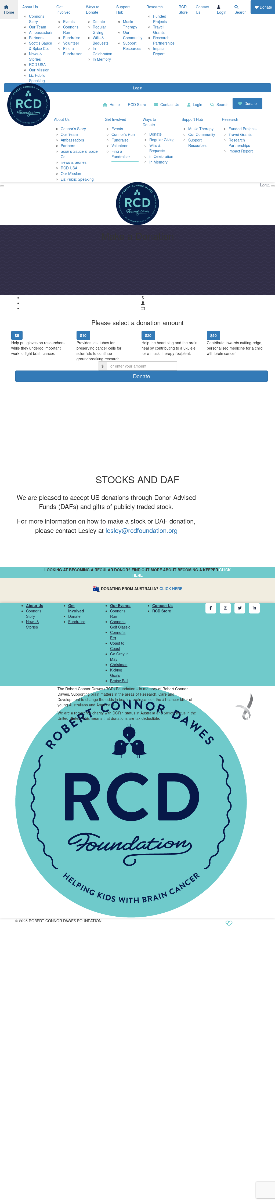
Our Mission (39, 69)
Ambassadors (40, 32)
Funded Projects (160, 18)
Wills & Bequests (100, 40)
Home (9, 12)
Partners (36, 37)
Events (69, 21)
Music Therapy (130, 24)
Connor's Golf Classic (120, 624)
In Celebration (102, 51)
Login (221, 12)
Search (240, 12)
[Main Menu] (2, 186)
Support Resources (132, 45)
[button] (39, 345)
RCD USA (37, 64)
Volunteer (71, 43)
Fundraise (71, 37)
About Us (30, 6)
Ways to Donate (92, 9)
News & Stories (35, 56)
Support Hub (123, 9)
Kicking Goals (116, 672)
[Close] (273, 186)
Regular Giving (99, 29)
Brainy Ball (119, 680)
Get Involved (63, 9)
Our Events (120, 605)
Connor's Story (36, 18)
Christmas (118, 664)
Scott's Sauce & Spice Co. (40, 45)
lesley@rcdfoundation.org (142, 530)
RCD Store (183, 9)
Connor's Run (123, 134)
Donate (99, 21)
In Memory (102, 59)
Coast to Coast (117, 645)
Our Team (37, 27)
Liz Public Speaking (37, 77)
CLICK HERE (171, 588)
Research (154, 6)
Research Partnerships (164, 40)
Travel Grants (159, 29)
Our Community (132, 35)
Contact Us (202, 9)
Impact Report (159, 51)
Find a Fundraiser (72, 51)
